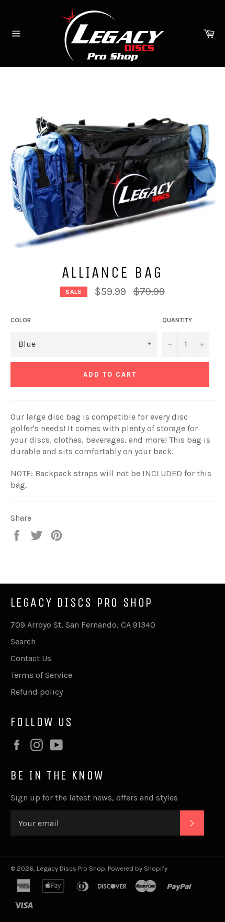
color (20, 320)
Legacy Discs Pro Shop (71, 868)
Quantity (177, 320)
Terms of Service (41, 675)
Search (23, 641)
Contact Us (30, 658)
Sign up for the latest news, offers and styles (94, 798)
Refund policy (36, 692)
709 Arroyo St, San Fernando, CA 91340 (82, 625)
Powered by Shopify (137, 868)
